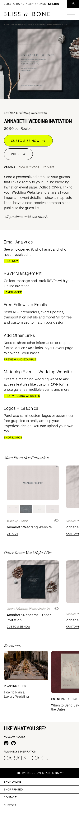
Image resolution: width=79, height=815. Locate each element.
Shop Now (11, 261)
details (12, 533)
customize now (18, 626)
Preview (18, 154)
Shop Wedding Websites (22, 396)
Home (6, 24)
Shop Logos (13, 437)
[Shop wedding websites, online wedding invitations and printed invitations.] (14, 4)
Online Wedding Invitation (24, 24)
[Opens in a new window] (56, 608)
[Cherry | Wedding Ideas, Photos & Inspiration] (53, 4)
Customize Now (26, 141)
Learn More (13, 292)
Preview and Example (20, 359)
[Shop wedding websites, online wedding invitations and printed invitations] (27, 14)
